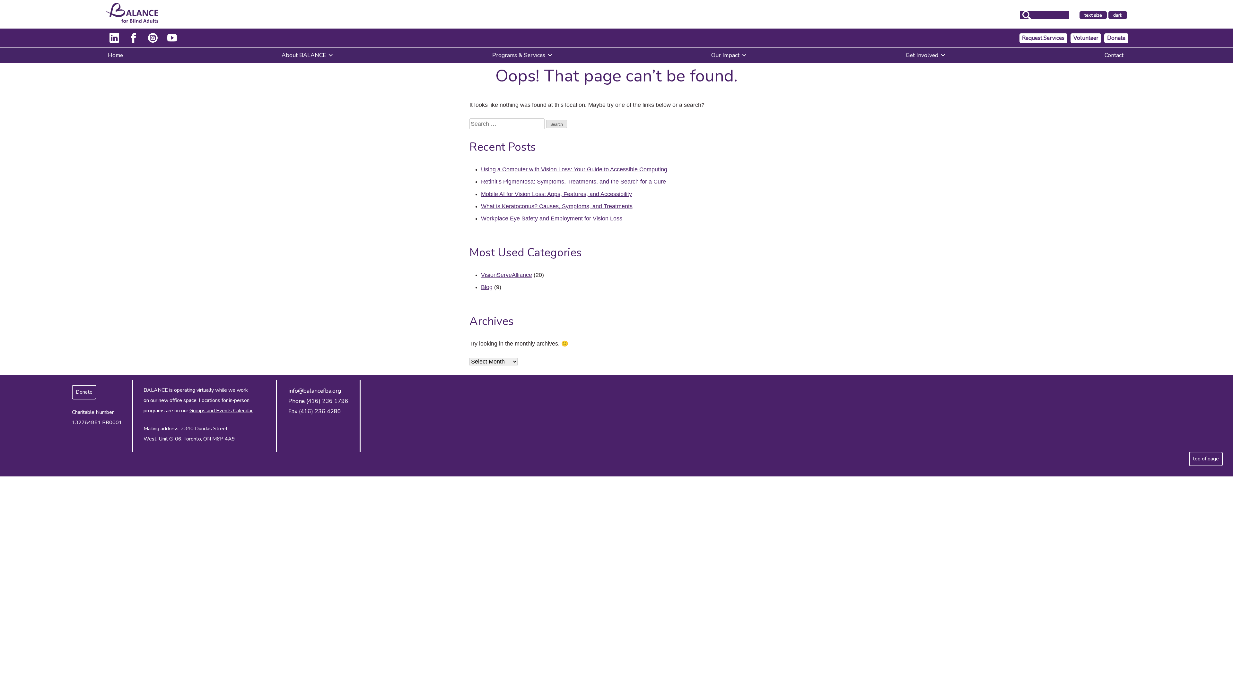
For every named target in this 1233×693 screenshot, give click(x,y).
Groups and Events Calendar (221, 410)
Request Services (1043, 38)
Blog (487, 287)
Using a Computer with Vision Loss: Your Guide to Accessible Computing (574, 169)
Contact (1114, 55)
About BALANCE (304, 55)
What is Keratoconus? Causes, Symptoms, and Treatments (557, 206)
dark (1120, 15)
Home (115, 55)
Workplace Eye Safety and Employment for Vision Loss (551, 218)
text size (1093, 15)
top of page (1206, 458)
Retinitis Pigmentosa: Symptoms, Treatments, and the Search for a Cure (573, 181)
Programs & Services (518, 55)
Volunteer (1085, 38)
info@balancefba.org (314, 391)
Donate (1116, 38)
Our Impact (725, 55)
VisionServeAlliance (506, 275)
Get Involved (922, 55)
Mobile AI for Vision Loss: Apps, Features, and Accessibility (556, 194)
